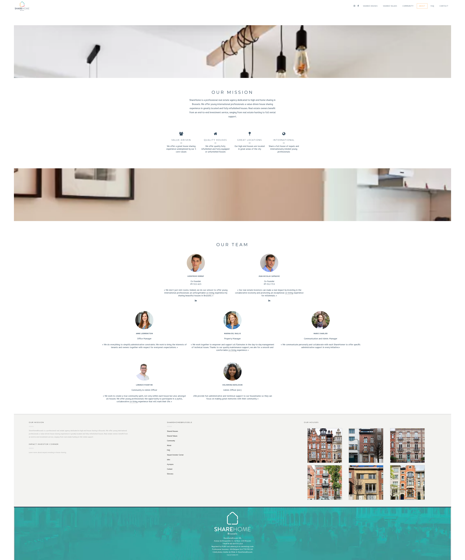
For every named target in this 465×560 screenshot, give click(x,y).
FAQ (168, 450)
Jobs (168, 459)
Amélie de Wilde (229, 552)
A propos (170, 464)
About (169, 445)
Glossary (170, 474)
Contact (169, 469)
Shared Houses (172, 431)
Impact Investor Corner (175, 455)
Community (171, 441)
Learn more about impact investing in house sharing (47, 452)
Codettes (234, 555)
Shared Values (172, 436)
